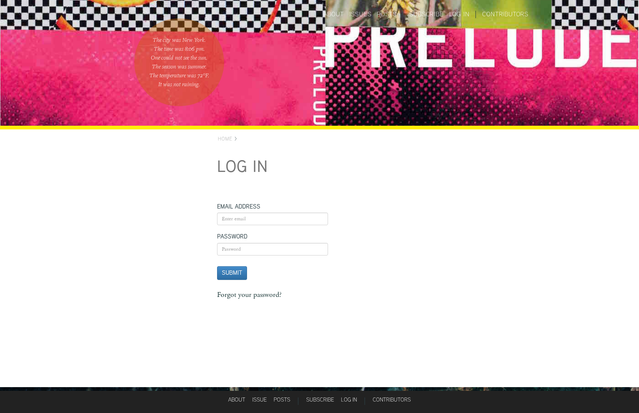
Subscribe (426, 14)
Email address (238, 207)
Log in (459, 14)
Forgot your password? (249, 294)
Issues (360, 14)
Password (232, 236)
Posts (386, 14)
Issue (259, 399)
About (333, 14)
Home (225, 138)
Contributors (505, 14)
